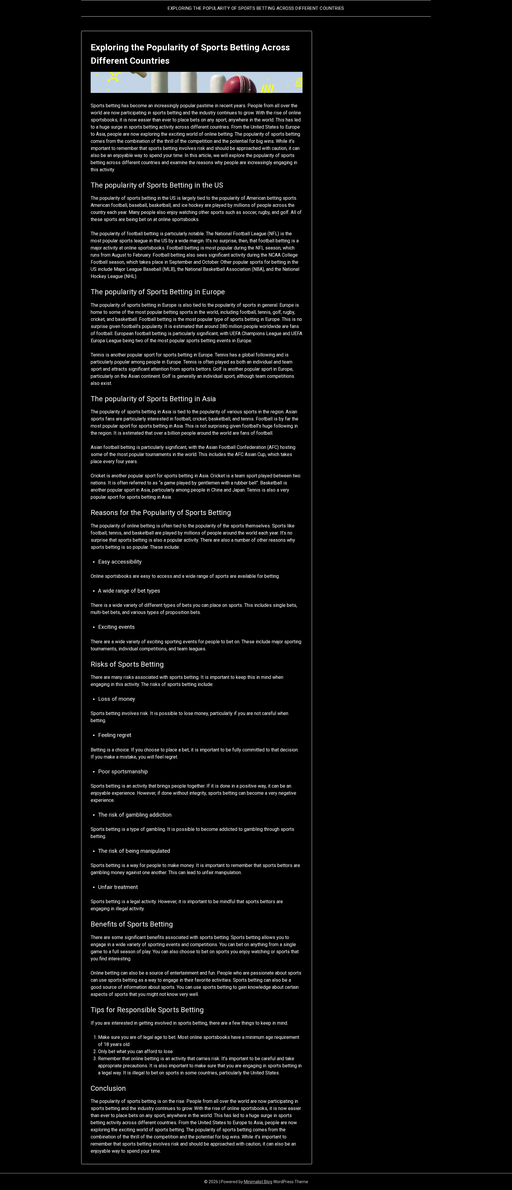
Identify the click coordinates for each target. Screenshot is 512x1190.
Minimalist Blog (258, 1181)
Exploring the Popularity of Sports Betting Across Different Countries (256, 8)
